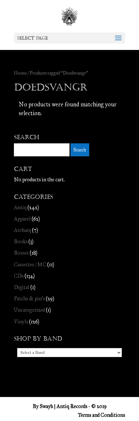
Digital (21, 287)
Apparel (22, 219)
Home (20, 73)
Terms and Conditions (101, 415)
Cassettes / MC (30, 264)
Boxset (21, 253)
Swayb (46, 406)
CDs (19, 276)
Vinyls (21, 322)
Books (20, 241)
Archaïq (22, 230)
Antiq (20, 207)
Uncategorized (29, 310)
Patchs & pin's (29, 298)
